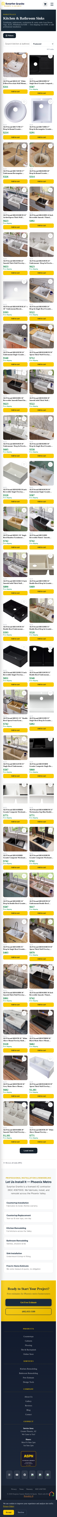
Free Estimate (28, 1378)
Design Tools (28, 1382)
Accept (8, 1512)
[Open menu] (52, 4)
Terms (21, 1489)
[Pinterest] (25, 1475)
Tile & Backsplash (28, 1350)
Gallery (28, 1401)
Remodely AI (28, 1496)
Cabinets (28, 1341)
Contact (28, 1414)
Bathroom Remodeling (28, 1373)
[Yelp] (40, 1475)
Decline (21, 1512)
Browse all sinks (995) (14, 1163)
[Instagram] (9, 1475)
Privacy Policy (8, 1506)
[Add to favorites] (24, 56)
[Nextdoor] (48, 1475)
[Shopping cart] (45, 4)
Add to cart (15, 92)
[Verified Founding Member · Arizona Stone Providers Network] (28, 1459)
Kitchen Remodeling (28, 1369)
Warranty (29, 1489)
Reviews (28, 1406)
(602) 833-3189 (28, 1311)
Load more (28, 1151)
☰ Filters (10, 36)
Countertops (28, 1336)
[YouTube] (17, 1475)
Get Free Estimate (28, 1302)
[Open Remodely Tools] (52, 1494)
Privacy (14, 1489)
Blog (28, 1410)
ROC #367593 (40, 1489)
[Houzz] (32, 1475)
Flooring (28, 1345)
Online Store (28, 1354)
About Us (28, 1397)
